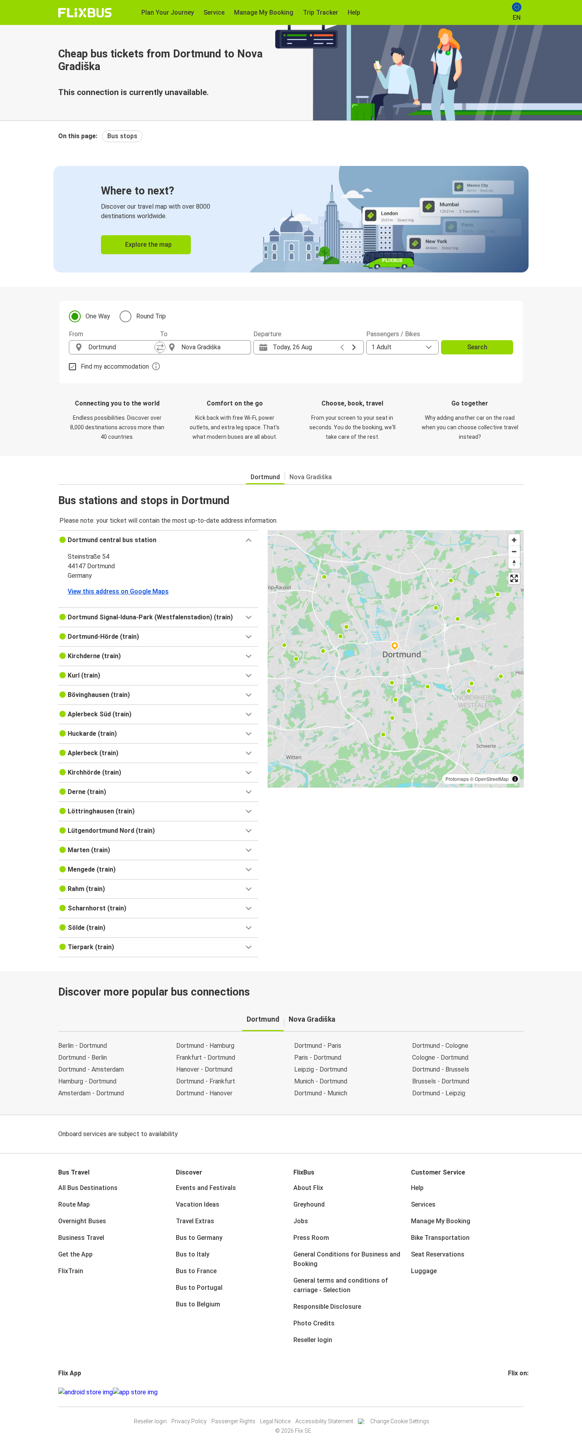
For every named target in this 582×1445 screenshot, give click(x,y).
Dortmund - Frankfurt (205, 1081)
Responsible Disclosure (327, 1306)
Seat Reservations (437, 1254)
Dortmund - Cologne (440, 1045)
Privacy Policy (189, 1421)
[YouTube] (514, 1392)
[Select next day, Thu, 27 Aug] (354, 347)
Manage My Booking (440, 1221)
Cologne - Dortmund (440, 1057)
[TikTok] (521, 1392)
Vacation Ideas (197, 1204)
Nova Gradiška (310, 477)
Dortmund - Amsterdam (91, 1069)
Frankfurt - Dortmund (205, 1057)
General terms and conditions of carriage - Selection (340, 1285)
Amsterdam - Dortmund (91, 1093)
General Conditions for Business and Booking (346, 1259)
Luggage (424, 1271)
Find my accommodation (115, 366)
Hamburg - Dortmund (87, 1081)
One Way (98, 316)
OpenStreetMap (492, 778)
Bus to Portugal (199, 1287)
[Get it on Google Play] (85, 1392)
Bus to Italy (192, 1254)
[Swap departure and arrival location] (159, 347)
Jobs (300, 1221)
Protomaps (457, 778)
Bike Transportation (440, 1237)
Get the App (75, 1254)
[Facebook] (509, 1392)
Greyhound (309, 1204)
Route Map (74, 1204)
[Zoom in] (514, 540)
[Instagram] (511, 1392)
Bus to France (196, 1271)
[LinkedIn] (516, 1392)
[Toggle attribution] (515, 779)
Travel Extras (195, 1221)
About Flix (308, 1188)
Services (423, 1204)
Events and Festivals (206, 1188)
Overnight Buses (82, 1221)
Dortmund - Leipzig (438, 1093)
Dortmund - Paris (317, 1045)
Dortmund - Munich (320, 1093)
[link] (291, 219)
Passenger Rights (233, 1421)
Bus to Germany (199, 1237)
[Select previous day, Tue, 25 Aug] (342, 347)
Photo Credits (314, 1323)
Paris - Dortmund (317, 1057)
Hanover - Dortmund (204, 1069)
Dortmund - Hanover (204, 1093)
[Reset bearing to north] (514, 563)
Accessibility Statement (324, 1421)
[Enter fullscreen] (514, 578)
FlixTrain (70, 1271)
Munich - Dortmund (320, 1081)
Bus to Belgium (198, 1304)
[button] (158, 540)
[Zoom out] (514, 551)
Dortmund (265, 477)
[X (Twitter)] (518, 1392)
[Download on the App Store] (135, 1392)
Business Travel (81, 1237)
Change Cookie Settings (399, 1421)
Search (477, 347)
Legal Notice (275, 1421)
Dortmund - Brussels (440, 1069)
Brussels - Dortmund (440, 1081)
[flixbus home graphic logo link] (85, 13)
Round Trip (151, 316)
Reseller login (312, 1340)
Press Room (311, 1237)
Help (417, 1188)
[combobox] (121, 347)
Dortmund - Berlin (82, 1057)
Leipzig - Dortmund (320, 1069)
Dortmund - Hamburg (205, 1045)
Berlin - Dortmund (82, 1045)
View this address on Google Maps (118, 591)
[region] (396, 659)
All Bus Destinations (88, 1188)
